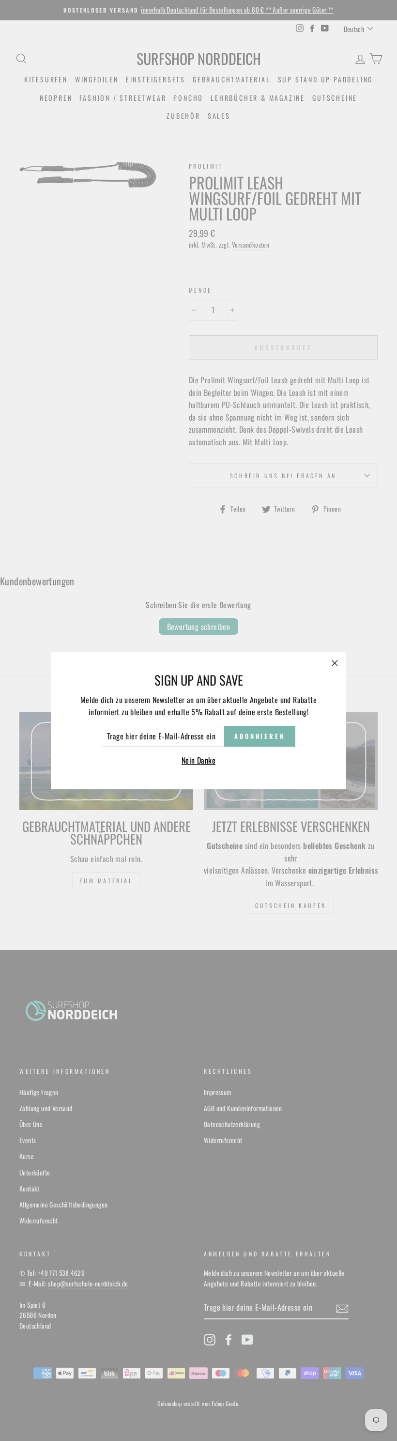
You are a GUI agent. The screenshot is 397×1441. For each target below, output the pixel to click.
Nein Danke (198, 760)
